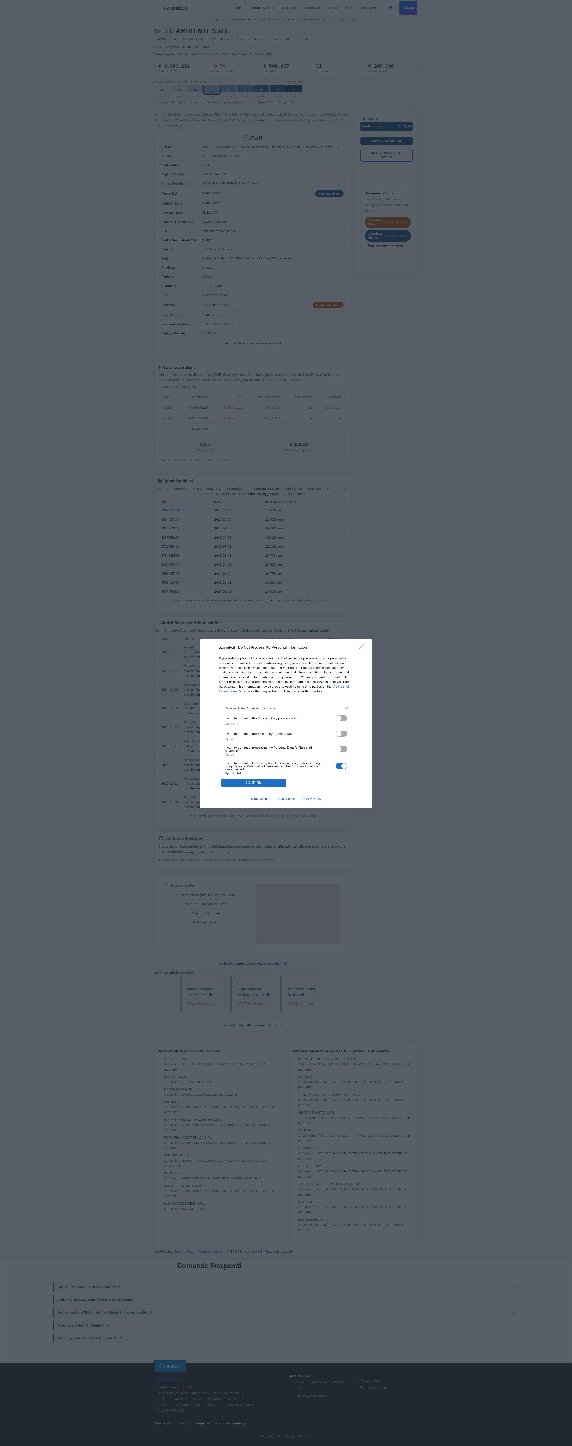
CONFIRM (254, 782)
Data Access (286, 798)
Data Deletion (260, 798)
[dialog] (286, 723)
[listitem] (286, 708)
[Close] (363, 648)
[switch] (341, 718)
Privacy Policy (311, 798)
